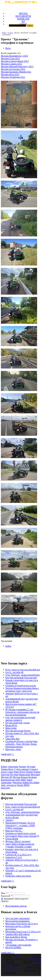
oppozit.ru (11, 785)
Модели (16, 777)
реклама (9, 971)
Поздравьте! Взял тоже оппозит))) (22, 836)
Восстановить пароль (16, 906)
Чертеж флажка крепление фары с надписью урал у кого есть (22, 689)
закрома (9, 965)
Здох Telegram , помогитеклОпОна (22, 675)
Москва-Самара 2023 (11, 63)
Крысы (24, 777)
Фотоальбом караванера (17, 921)
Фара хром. (11, 728)
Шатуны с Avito (13, 749)
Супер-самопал (21, 769)
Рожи (16, 771)
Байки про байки (31, 782)
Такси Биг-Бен (12, 738)
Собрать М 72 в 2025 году (18, 854)
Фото (8, 48)
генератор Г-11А (13, 857)
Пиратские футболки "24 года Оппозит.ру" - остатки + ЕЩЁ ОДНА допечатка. (20, 825)
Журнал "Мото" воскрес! (18, 841)
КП (23, 21)
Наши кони (24, 774)
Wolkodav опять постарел (18, 875)
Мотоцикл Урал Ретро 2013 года (21, 923)
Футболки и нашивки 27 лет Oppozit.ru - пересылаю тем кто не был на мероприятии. (22, 712)
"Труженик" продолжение (18, 944)
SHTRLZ (37, 963)
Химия (4, 769)
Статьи (10, 33)
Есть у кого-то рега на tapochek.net (22, 669)
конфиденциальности (14, 969)
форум (18, 955)
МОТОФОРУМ (23, 16)
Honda (20, 785)
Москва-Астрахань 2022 (13, 69)
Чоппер (22, 766)
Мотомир (35, 774)
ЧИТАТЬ (23, 13)
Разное (37, 771)
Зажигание (6, 782)
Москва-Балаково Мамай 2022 (16, 71)
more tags (5, 787)
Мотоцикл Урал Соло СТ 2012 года (23, 931)
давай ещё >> (7, 754)
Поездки (5, 774)
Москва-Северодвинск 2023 (15, 61)
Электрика (13, 766)
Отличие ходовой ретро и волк (20, 685)
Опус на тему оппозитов (17, 918)
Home (4, 33)
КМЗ (17, 779)
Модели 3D (6, 777)
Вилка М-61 (11, 725)
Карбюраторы (8, 779)
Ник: (4, 893)
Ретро (22, 771)
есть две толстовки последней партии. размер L (20, 718)
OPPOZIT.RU (35, 959)
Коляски (32, 777)
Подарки (14, 774)
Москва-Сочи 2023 (10, 58)
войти (8, 646)
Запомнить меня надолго (15, 898)
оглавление (16, 957)
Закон (29, 779)
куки (16, 963)
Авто (3, 785)
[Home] (21, 3)
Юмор (4, 766)
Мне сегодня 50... (14, 830)
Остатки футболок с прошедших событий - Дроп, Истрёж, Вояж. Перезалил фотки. (21, 744)
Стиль (10, 771)
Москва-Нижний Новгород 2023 (17, 66)
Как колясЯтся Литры (16, 937)
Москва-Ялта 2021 (10, 74)
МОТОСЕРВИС (13, 947)
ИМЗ (23, 779)
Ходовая (31, 766)
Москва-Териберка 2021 (13, 77)
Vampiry (9, 820)
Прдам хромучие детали (17, 722)
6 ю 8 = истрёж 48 (14, 672)
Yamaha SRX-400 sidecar (17, 934)
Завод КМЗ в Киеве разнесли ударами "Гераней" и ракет (19, 845)
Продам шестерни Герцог (18, 730)
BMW (27, 785)
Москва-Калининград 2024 (14, 55)
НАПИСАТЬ (23, 18)
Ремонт (29, 771)
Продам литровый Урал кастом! (21, 677)
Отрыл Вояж (11, 838)
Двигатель (17, 782)
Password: (6, 896)
